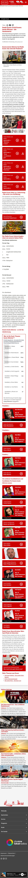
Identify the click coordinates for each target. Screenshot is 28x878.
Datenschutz (11, 853)
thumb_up (25, 874)
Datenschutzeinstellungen (8, 855)
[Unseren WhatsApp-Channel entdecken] (1, 858)
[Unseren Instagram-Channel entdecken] (6, 858)
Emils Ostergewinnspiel (11, 679)
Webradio (4, 811)
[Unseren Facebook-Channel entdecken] (4, 858)
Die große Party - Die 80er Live (13, 680)
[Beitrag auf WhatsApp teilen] (7, 25)
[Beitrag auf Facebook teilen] (10, 25)
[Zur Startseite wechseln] (4, 3)
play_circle (22, 874)
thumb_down (20, 874)
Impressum (4, 853)
